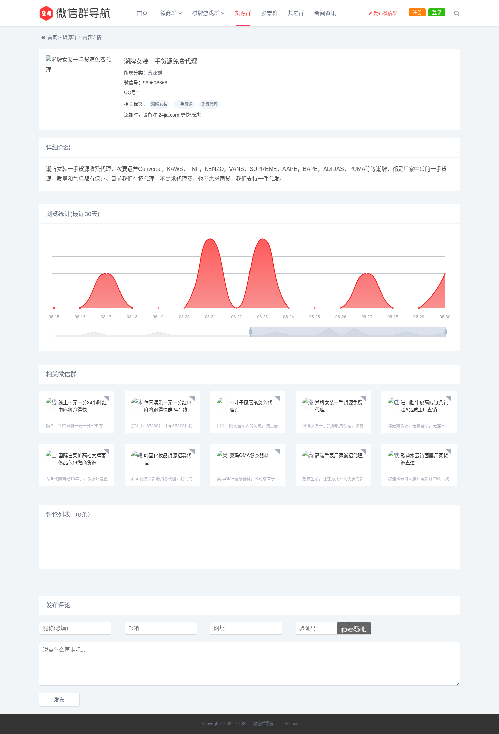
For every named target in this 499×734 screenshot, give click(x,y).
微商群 (168, 13)
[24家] (76, 13)
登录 (437, 12)
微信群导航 (263, 723)
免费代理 (209, 104)
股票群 (269, 13)
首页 (142, 13)
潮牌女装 (159, 104)
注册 (417, 12)
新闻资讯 (325, 13)
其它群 (296, 13)
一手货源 (184, 104)
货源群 (243, 13)
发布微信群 (385, 13)
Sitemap (292, 723)
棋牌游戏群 (205, 13)
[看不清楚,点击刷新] (354, 628)
